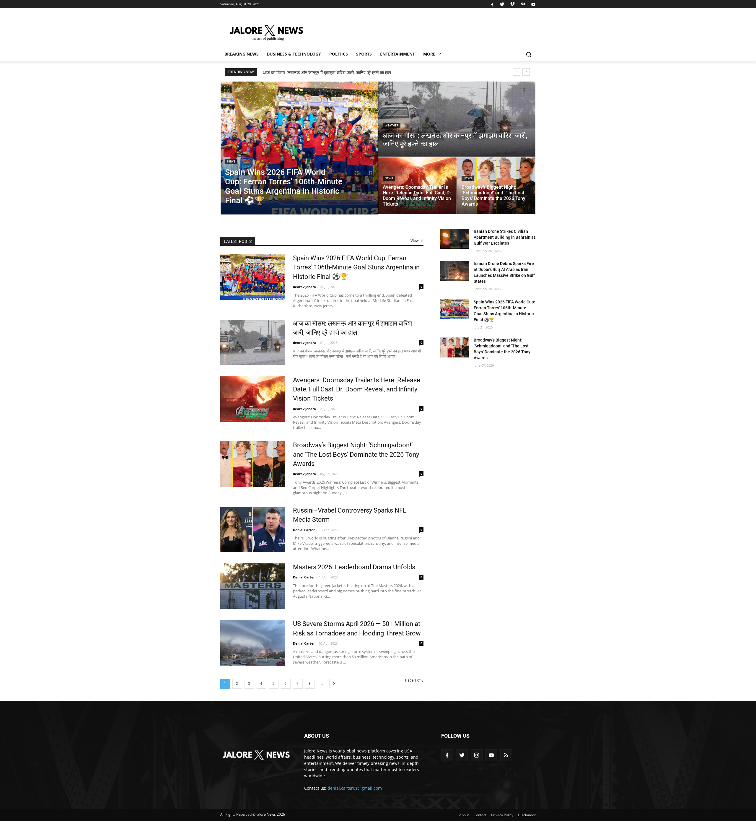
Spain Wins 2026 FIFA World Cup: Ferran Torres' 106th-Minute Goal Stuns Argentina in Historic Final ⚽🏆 (356, 267)
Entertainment (397, 54)
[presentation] (516, 72)
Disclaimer (527, 814)
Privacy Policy (502, 814)
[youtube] (532, 4)
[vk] (523, 4)
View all (416, 240)
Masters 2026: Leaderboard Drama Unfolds (354, 567)
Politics (338, 54)
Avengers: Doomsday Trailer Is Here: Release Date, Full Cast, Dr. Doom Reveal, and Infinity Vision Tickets (366, 72)
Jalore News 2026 (270, 814)
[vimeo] (512, 4)
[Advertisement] (425, 30)
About (464, 814)
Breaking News (241, 54)
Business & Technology (294, 54)
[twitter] (502, 4)
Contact (480, 814)
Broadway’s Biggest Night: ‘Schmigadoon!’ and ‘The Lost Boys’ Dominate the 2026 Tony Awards (356, 454)
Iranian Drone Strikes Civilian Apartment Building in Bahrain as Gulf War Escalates (505, 237)
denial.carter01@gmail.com (355, 788)
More (429, 54)
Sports (364, 54)
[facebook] (492, 4)
